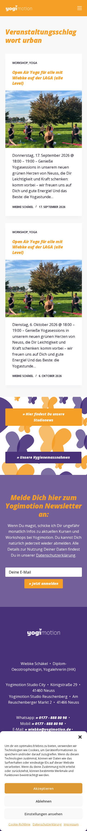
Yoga (33, 63)
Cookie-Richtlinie (19, 824)
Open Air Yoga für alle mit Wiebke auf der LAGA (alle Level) (37, 77)
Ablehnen (44, 801)
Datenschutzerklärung (55, 555)
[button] (80, 737)
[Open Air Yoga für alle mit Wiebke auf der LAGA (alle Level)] (43, 119)
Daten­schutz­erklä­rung (47, 824)
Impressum (71, 824)
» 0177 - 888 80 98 (47, 723)
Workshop (20, 63)
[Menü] (79, 8)
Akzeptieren (43, 788)
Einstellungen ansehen (43, 814)
